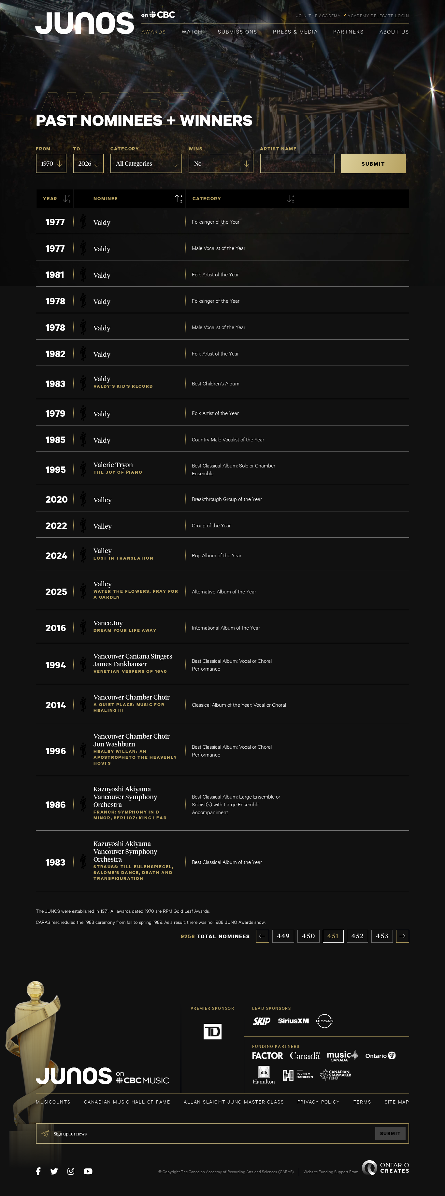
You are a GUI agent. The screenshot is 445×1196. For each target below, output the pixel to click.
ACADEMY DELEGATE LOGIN (378, 15)
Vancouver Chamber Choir (131, 697)
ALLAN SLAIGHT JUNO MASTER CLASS (234, 1101)
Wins (196, 149)
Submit (390, 1133)
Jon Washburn (114, 744)
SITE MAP (397, 1101)
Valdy (101, 223)
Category (124, 149)
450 (308, 936)
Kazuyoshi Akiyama (122, 789)
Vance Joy (108, 623)
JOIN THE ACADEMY (318, 15)
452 (358, 936)
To (76, 149)
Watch (192, 31)
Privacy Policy (318, 1101)
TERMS (362, 1101)
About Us (394, 31)
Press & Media (295, 31)
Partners (348, 31)
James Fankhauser (120, 664)
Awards (153, 31)
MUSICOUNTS (53, 1101)
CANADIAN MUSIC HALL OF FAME (127, 1101)
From (43, 149)
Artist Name (278, 149)
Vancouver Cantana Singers (132, 656)
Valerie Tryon (113, 465)
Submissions (237, 31)
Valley (102, 500)
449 (283, 936)
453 (382, 936)
